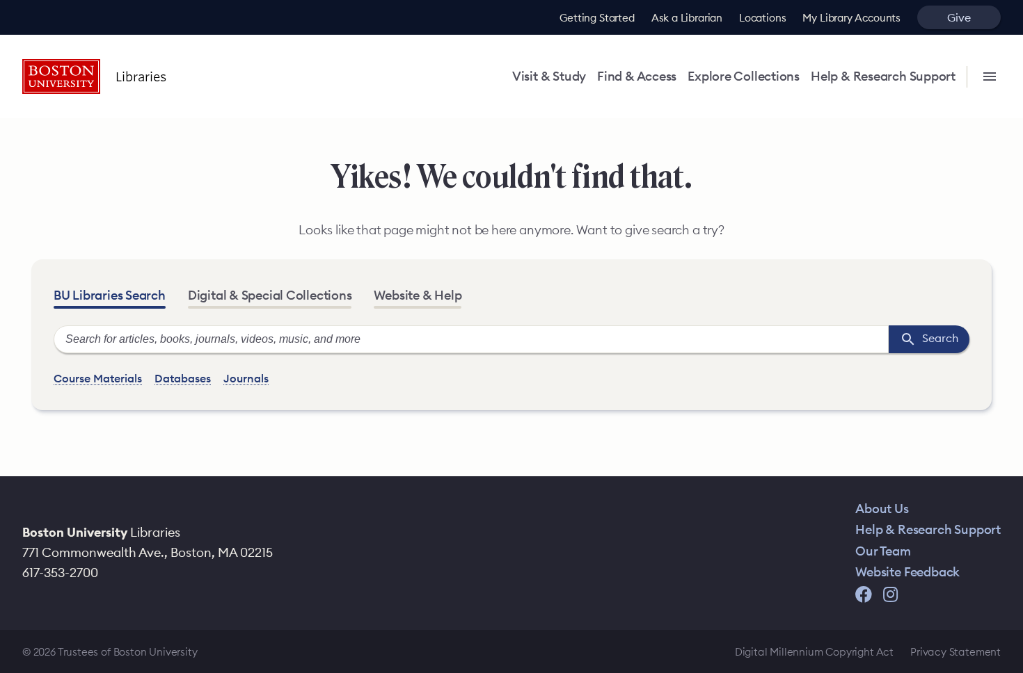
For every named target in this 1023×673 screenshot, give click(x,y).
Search (934, 337)
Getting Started (597, 18)
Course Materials (98, 378)
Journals (246, 378)
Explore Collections (744, 77)
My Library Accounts (851, 18)
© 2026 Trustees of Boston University (110, 651)
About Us (882, 509)
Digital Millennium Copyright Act (814, 651)
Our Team (883, 551)
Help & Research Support (883, 77)
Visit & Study (549, 77)
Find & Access (636, 77)
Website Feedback (907, 572)
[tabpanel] (511, 356)
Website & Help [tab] (417, 295)
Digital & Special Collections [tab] (270, 295)
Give (958, 17)
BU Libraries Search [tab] (110, 295)
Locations (762, 18)
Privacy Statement (955, 651)
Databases (182, 378)
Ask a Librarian (686, 18)
